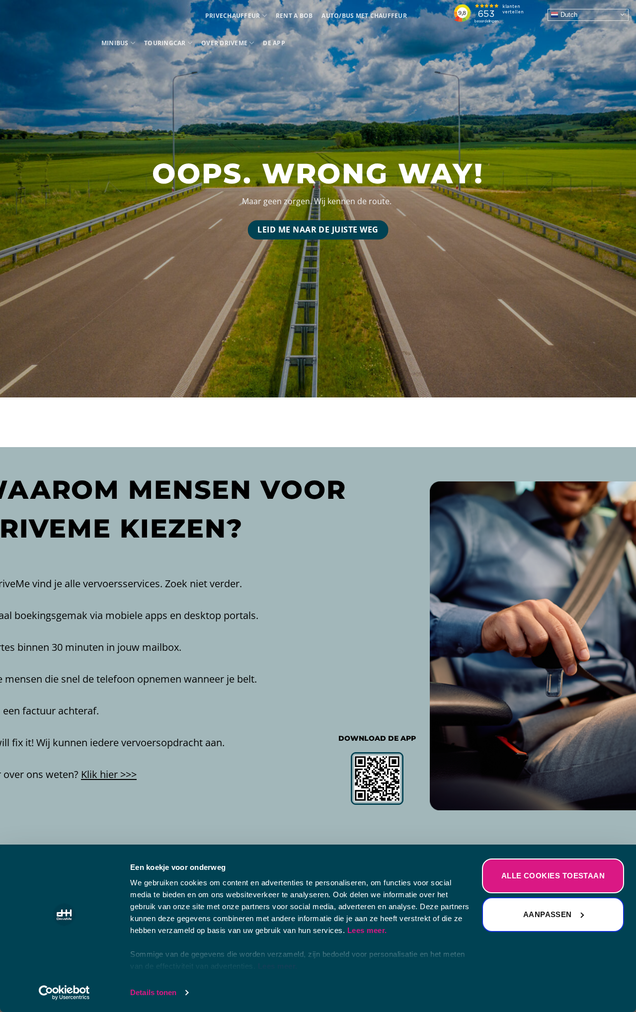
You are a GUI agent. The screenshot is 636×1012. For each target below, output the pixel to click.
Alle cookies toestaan (553, 875)
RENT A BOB (294, 15)
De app (274, 43)
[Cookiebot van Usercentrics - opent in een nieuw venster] (64, 992)
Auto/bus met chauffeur (363, 15)
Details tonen (153, 992)
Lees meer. (367, 930)
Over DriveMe (224, 43)
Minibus (115, 43)
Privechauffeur (232, 15)
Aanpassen (547, 914)
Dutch (567, 14)
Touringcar (164, 43)
